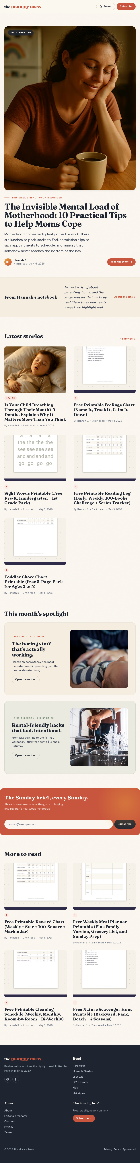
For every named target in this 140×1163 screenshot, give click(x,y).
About (8, 1110)
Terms (8, 1132)
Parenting (79, 1066)
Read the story (119, 261)
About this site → (125, 296)
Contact (9, 1121)
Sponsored (129, 1149)
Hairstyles (79, 1093)
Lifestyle (78, 1077)
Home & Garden (83, 1071)
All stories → (128, 338)
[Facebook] (15, 1079)
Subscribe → (84, 1118)
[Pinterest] (7, 1079)
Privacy (8, 1127)
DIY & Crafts (80, 1082)
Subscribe (126, 6)
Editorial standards (16, 1116)
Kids (75, 1087)
